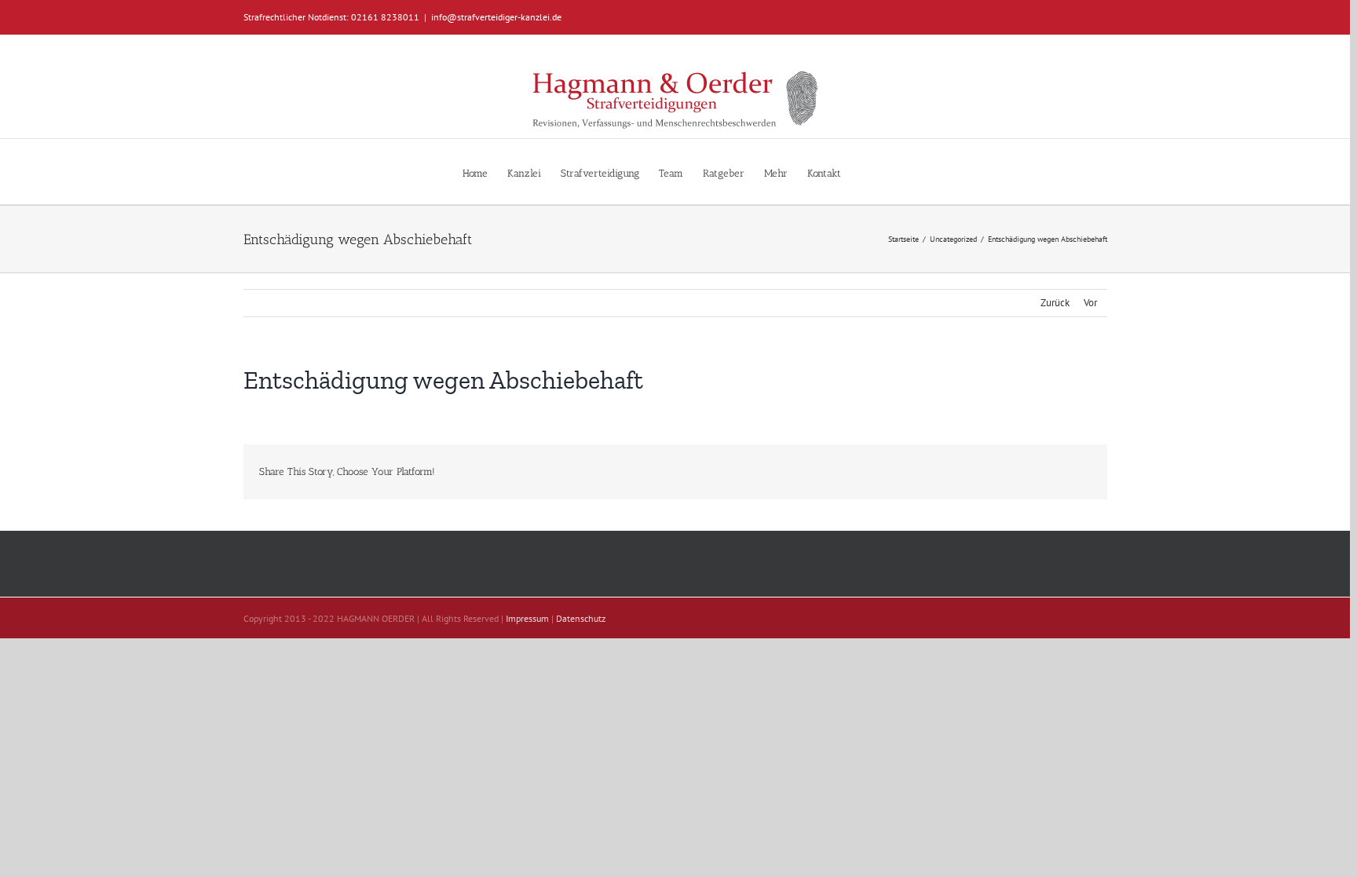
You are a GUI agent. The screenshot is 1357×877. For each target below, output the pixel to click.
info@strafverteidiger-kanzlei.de (496, 17)
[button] (865, 171)
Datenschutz (580, 618)
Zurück (1055, 302)
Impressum (527, 618)
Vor (1090, 302)
